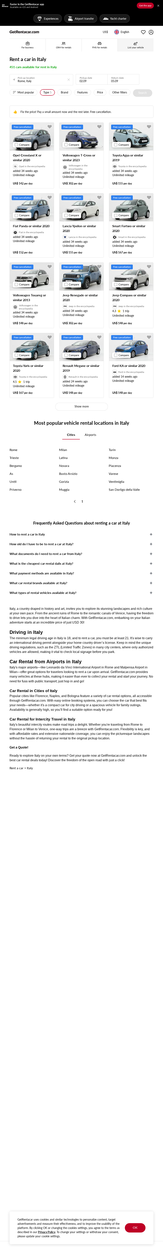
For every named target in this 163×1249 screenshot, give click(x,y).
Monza (113, 458)
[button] (105, 32)
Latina (63, 458)
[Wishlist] (143, 32)
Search (142, 92)
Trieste (14, 458)
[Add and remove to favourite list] (49, 126)
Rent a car (16, 768)
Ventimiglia (116, 481)
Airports (90, 434)
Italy (30, 768)
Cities (71, 434)
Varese (113, 473)
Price (100, 92)
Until (13, 481)
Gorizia (64, 481)
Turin (112, 450)
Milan (63, 450)
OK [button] (135, 1227)
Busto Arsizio (68, 473)
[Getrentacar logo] (24, 31)
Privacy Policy (46, 1232)
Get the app (145, 5)
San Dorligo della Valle (124, 489)
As (11, 473)
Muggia (64, 489)
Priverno (15, 489)
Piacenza (115, 465)
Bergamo (16, 465)
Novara (64, 465)
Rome (13, 450)
